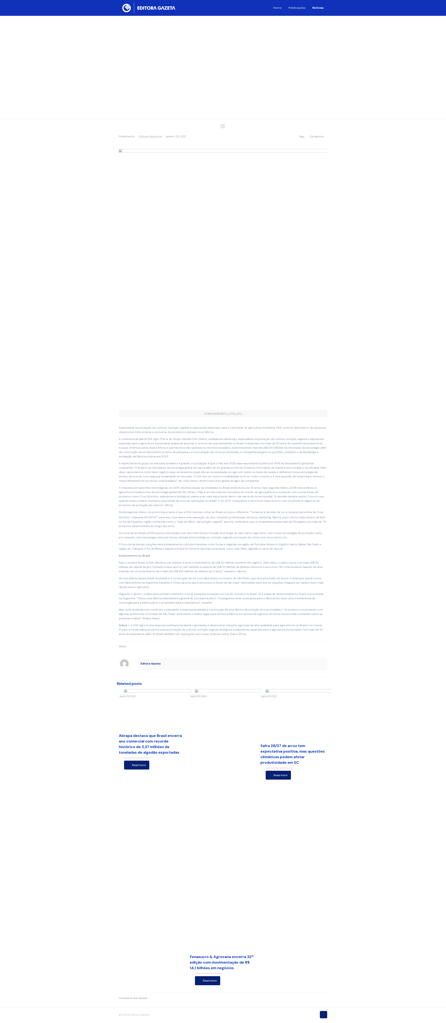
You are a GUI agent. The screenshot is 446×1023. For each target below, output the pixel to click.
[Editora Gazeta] (148, 8)
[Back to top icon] (323, 1014)
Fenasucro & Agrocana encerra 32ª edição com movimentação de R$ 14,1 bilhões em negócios (221, 962)
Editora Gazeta (149, 136)
